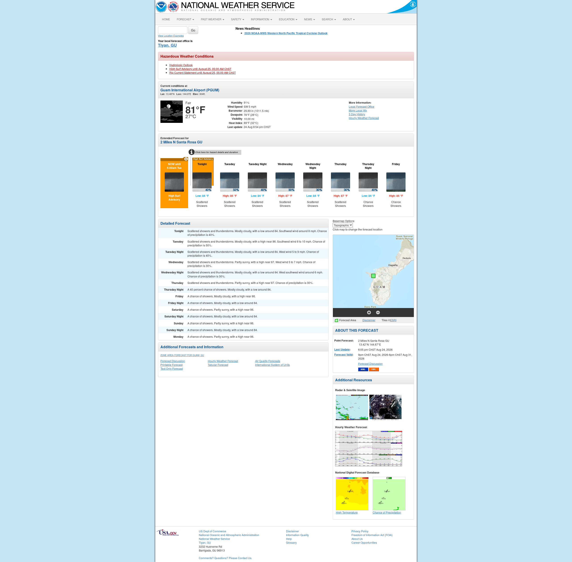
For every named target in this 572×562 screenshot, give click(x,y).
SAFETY (236, 19)
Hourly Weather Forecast (223, 361)
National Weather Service (214, 539)
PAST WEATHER (211, 19)
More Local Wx (358, 110)
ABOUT (348, 19)
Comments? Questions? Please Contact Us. (225, 558)
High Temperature (347, 512)
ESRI (393, 320)
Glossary (291, 542)
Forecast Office (361, 106)
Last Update (342, 349)
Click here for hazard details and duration (216, 152)
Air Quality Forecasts (267, 361)
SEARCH (328, 19)
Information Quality (297, 535)
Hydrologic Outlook (181, 65)
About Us (357, 539)
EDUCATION (287, 19)
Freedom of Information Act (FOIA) (372, 535)
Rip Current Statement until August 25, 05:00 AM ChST (202, 72)
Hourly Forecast (364, 118)
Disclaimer (368, 320)
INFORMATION (260, 19)
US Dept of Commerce (212, 531)
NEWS (308, 19)
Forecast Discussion (172, 361)
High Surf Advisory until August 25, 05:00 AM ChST (200, 69)
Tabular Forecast (218, 365)
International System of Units (272, 365)
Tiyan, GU (167, 45)
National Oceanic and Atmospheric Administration (229, 535)
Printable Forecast (171, 365)
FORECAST (184, 19)
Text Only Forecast (171, 368)
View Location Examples (171, 35)
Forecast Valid (343, 354)
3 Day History (357, 114)
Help (289, 539)
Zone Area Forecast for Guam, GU (182, 355)
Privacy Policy (359, 531)
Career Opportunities (364, 542)
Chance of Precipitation (387, 512)
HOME (166, 19)
